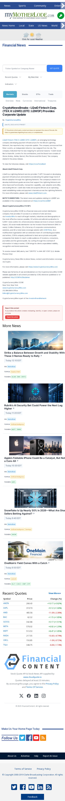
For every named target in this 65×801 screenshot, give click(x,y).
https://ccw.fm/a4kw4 (37, 164)
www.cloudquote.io (32, 677)
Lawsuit (13, 579)
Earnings (28, 529)
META (5, 626)
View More (54, 593)
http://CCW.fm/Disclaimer (20, 277)
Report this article (12, 317)
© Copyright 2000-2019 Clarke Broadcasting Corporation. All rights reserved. (32, 776)
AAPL (13, 482)
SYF (28, 584)
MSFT (14, 429)
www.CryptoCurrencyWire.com (14, 288)
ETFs (38, 94)
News (7, 5)
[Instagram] (43, 696)
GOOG (6, 621)
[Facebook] (29, 696)
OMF (24, 584)
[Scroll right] (63, 5)
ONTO (23, 377)
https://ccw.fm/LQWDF (42, 201)
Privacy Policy (52, 683)
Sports (22, 5)
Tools (50, 94)
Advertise (25, 756)
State (31, 25)
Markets (10, 94)
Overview (9, 101)
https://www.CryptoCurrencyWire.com (43, 267)
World (54, 25)
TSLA (5, 644)
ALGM (14, 377)
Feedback (32, 796)
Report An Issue (50, 756)
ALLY (13, 584)
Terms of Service (23, 768)
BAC (5, 617)
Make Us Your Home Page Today (21, 728)
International (39, 101)
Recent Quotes (11, 77)
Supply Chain (15, 372)
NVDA (6, 635)
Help (36, 756)
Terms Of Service (34, 687)
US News (42, 25)
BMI (18, 377)
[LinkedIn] (36, 696)
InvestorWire (10, 216)
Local (21, 25)
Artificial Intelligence (17, 424)
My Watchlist (33, 77)
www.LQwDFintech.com (37, 193)
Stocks (25, 94)
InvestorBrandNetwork (37, 298)
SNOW (14, 534)
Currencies (27, 101)
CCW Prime (48, 230)
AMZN (6, 603)
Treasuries (52, 101)
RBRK (19, 429)
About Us (12, 756)
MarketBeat (11, 366)
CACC (19, 584)
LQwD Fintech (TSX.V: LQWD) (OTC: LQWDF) (20, 140)
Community (40, 5)
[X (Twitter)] (21, 696)
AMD (5, 612)
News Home (8, 25)
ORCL (5, 640)
